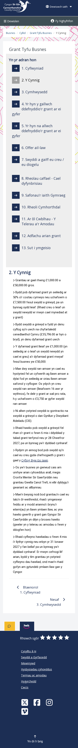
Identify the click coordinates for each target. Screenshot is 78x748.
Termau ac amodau (34, 675)
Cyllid (22, 33)
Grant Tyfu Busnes (41, 33)
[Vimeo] (25, 711)
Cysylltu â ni (28, 651)
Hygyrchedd (28, 681)
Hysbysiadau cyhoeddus (36, 669)
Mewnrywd (28, 663)
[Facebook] (37, 702)
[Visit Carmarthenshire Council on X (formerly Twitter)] (25, 702)
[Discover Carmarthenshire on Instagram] (50, 702)
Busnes (10, 33)
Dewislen (12, 21)
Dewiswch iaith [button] (58, 6)
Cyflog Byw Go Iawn (34, 460)
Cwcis (24, 687)
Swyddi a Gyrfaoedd (34, 657)
